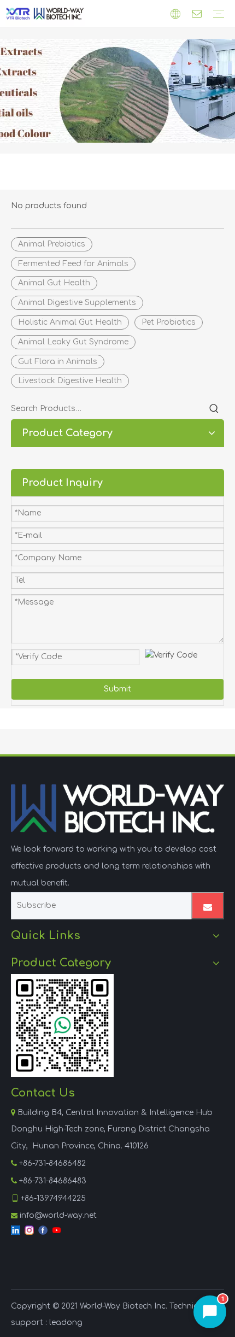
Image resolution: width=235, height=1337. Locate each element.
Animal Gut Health (54, 283)
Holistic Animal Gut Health (70, 322)
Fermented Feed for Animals (73, 264)
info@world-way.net (58, 1215)
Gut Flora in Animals (57, 361)
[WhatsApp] (62, 1025)
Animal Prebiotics (51, 244)
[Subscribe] (207, 905)
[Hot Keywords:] (214, 409)
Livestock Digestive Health (70, 381)
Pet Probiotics (169, 322)
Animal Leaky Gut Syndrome (73, 342)
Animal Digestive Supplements (77, 302)
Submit (117, 689)
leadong (66, 1322)
